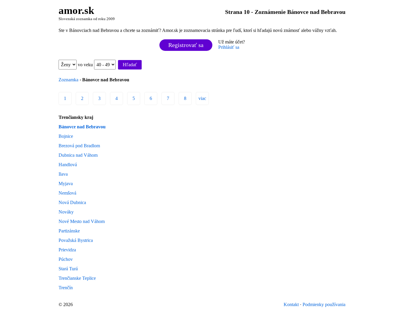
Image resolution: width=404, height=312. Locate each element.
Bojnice (66, 136)
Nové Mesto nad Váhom (82, 221)
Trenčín (66, 287)
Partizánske (69, 230)
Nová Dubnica (72, 202)
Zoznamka (68, 79)
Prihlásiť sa (228, 47)
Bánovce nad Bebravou (82, 126)
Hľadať (130, 64)
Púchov (66, 259)
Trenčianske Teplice (77, 278)
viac (202, 98)
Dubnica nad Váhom (78, 155)
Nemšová (67, 192)
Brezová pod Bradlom (79, 145)
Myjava (66, 183)
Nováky (66, 211)
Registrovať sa (185, 45)
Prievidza (67, 249)
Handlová (68, 164)
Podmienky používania (324, 304)
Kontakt (291, 304)
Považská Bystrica (76, 240)
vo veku (86, 64)
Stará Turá (68, 268)
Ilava (63, 174)
